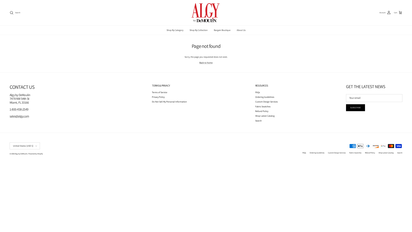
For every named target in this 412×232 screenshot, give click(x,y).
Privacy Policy (158, 97)
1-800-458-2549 (19, 109)
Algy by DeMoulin (21, 154)
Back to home (206, 62)
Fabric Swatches (263, 106)
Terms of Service (159, 92)
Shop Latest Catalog (265, 115)
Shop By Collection (199, 30)
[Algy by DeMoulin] (206, 12)
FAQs (257, 92)
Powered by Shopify (35, 154)
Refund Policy (261, 111)
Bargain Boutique (222, 30)
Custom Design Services (266, 101)
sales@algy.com (19, 116)
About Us (241, 30)
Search (258, 120)
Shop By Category (175, 30)
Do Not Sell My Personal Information (169, 101)
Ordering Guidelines (264, 97)
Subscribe (355, 107)
